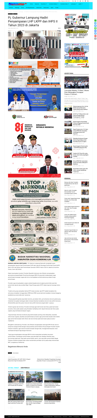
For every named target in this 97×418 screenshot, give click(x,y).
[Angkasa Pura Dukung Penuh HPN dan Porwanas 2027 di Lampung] (16, 377)
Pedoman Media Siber (48, 416)
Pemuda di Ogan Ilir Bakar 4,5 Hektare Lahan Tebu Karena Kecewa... (70, 231)
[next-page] (11, 408)
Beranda (10, 11)
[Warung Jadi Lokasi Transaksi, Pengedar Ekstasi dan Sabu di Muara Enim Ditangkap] (85, 184)
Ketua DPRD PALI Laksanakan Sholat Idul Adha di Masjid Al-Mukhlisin (80, 162)
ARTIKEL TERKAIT (13, 368)
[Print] (95, 38)
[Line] (95, 28)
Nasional (37, 4)
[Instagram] (80, 1)
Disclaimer (65, 416)
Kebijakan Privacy (57, 416)
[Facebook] (78, 1)
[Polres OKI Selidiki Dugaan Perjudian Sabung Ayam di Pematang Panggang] (85, 216)
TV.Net (56, 7)
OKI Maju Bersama (30, 7)
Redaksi (70, 416)
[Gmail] (95, 36)
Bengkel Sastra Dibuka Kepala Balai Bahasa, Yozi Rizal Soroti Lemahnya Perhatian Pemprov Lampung (34, 385)
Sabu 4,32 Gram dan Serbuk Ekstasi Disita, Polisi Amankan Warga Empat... (71, 240)
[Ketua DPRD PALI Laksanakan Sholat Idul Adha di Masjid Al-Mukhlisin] (68, 163)
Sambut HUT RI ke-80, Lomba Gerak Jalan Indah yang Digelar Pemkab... (81, 155)
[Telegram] (95, 23)
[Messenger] (95, 25)
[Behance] (75, 1)
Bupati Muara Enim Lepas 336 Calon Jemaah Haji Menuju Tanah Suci (80, 170)
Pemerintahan (15, 353)
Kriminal (11, 7)
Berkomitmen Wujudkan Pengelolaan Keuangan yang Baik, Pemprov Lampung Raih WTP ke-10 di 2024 (49, 361)
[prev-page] (9, 408)
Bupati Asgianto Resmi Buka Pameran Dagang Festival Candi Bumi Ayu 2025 (81, 123)
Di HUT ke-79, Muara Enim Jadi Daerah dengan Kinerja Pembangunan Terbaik (80, 115)
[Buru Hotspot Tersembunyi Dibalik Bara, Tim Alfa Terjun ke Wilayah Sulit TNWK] (34, 394)
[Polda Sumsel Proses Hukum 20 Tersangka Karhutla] (85, 224)
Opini (52, 7)
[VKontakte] (88, 1)
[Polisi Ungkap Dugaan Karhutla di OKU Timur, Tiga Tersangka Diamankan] (85, 208)
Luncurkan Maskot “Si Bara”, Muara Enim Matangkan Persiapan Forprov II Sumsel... (76, 92)
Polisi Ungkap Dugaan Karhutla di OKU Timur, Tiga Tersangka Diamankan (71, 208)
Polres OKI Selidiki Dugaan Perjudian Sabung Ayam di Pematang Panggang (70, 216)
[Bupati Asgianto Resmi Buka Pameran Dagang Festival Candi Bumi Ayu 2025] (68, 123)
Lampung (73, 4)
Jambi (80, 4)
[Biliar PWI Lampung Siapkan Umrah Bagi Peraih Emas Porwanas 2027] (16, 394)
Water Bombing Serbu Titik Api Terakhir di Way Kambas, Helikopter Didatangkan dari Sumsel (52, 385)
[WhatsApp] (95, 20)
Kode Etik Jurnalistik (85, 416)
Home (31, 4)
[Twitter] (83, 1)
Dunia (22, 7)
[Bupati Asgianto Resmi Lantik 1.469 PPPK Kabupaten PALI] (68, 148)
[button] (73, 1)
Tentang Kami (76, 416)
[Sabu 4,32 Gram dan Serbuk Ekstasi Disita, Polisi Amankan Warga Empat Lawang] (85, 240)
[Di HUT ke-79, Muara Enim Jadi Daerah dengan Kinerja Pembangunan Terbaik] (68, 116)
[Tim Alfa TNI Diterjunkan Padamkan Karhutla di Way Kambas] (52, 394)
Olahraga (17, 7)
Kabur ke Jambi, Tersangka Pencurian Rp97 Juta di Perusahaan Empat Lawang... (71, 192)
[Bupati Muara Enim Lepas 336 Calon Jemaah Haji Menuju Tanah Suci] (68, 170)
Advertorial (38, 7)
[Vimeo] (85, 1)
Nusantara (43, 4)
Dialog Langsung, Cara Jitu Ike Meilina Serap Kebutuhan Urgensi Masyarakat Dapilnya (80, 108)
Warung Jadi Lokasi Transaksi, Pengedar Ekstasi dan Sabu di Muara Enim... (71, 184)
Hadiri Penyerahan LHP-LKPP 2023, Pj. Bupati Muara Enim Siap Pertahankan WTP (19, 360)
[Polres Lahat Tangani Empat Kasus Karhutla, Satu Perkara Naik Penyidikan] (85, 200)
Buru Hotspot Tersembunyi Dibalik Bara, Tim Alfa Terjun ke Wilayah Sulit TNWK (34, 403)
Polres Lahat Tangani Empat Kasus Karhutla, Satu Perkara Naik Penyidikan (72, 200)
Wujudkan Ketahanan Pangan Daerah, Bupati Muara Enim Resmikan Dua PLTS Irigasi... (80, 140)
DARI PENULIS (25, 368)
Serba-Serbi (46, 7)
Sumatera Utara (64, 4)
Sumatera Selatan (53, 4)
